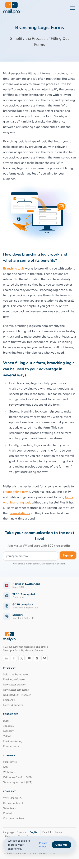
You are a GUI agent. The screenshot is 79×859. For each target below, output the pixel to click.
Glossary (8, 731)
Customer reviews (14, 818)
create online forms (16, 492)
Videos (7, 736)
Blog (6, 721)
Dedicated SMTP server (17, 695)
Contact (7, 813)
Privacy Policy (43, 845)
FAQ (5, 767)
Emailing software (14, 679)
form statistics (20, 513)
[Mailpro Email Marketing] (9, 636)
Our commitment (13, 803)
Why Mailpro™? (12, 798)
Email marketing (12, 741)
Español (46, 832)
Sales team (9, 808)
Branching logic (13, 268)
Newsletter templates (16, 690)
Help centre (10, 762)
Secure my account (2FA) (17, 782)
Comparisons (11, 746)
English (34, 832)
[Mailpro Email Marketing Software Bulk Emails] (11, 8)
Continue (61, 844)
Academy (8, 726)
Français (21, 832)
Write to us (9, 772)
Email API (9, 700)
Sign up (68, 555)
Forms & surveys (13, 705)
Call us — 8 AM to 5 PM (17, 777)
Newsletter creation (14, 684)
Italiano (59, 832)
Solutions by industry (16, 674)
